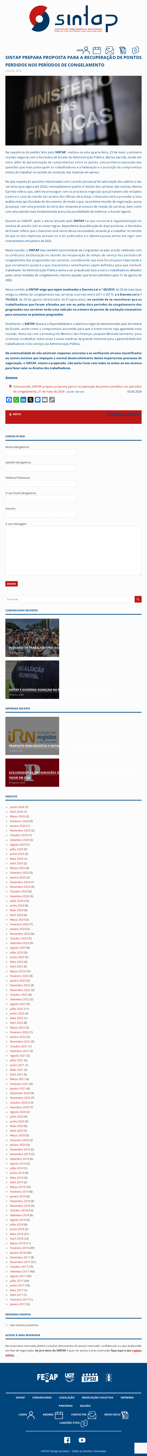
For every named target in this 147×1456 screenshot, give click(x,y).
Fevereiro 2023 (19, 976)
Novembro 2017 (20, 1262)
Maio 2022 (16, 1018)
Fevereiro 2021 (19, 1084)
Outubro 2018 (19, 1210)
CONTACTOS (79, 1414)
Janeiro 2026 (18, 826)
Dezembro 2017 (20, 1257)
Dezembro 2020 (20, 1093)
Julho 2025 (16, 849)
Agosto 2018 (18, 1220)
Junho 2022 (17, 1013)
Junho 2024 (17, 905)
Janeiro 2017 (18, 1304)
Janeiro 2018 (18, 1252)
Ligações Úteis (70, 1422)
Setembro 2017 (19, 1271)
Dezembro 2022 (20, 985)
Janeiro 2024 (18, 929)
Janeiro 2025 (18, 877)
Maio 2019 (16, 1177)
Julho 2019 (16, 1168)
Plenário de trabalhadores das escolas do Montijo (50, 648)
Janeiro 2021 (18, 1088)
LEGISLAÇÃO (67, 1397)
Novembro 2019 (20, 1154)
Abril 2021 (16, 1074)
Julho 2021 (16, 1060)
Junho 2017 (17, 1285)
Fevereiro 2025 (19, 872)
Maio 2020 (16, 1126)
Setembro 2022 (19, 999)
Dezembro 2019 (20, 1149)
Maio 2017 (16, 1290)
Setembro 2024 (19, 896)
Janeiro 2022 (18, 1037)
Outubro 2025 (19, 835)
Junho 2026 (17, 807)
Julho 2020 (16, 1116)
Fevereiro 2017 (19, 1299)
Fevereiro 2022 (19, 1032)
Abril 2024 (16, 915)
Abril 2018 (16, 1238)
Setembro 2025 (19, 840)
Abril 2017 (16, 1295)
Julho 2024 (16, 901)
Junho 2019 (17, 1173)
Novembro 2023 (20, 933)
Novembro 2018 (20, 1205)
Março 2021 (17, 1079)
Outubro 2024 (19, 891)
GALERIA (85, 1405)
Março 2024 (17, 919)
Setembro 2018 (19, 1215)
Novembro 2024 (20, 886)
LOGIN (23, 1414)
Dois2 (66, 1451)
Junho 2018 (17, 1229)
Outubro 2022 (19, 994)
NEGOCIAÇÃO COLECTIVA (97, 1397)
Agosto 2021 (18, 1055)
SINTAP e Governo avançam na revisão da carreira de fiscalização (62, 690)
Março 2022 (17, 1027)
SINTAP (20, 1397)
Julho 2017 (16, 1280)
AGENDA (49, 1414)
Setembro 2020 (19, 1107)
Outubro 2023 (19, 938)
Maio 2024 (16, 910)
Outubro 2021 (19, 1046)
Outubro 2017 (19, 1266)
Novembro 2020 (20, 1098)
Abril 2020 (16, 1130)
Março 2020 (17, 1135)
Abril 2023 (16, 966)
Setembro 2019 (19, 1159)
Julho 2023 (16, 952)
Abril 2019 (16, 1182)
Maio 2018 (16, 1234)
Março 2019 (17, 1187)
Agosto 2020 (18, 1112)
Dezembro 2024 (20, 882)
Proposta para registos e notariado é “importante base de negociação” (67, 746)
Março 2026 (17, 816)
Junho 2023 (17, 957)
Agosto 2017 (18, 1276)
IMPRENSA (127, 1397)
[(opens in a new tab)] (32, 736)
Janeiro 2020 (18, 1145)
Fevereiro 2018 (19, 1248)
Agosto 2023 (18, 947)
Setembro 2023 (19, 943)
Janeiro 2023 (18, 980)
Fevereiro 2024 (19, 924)
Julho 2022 (16, 1009)
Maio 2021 (16, 1069)
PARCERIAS (66, 1405)
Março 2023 (17, 971)
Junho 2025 (17, 854)
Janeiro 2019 (18, 1196)
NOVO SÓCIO (112, 1414)
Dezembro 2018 (20, 1201)
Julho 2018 (16, 1224)
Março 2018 (17, 1243)
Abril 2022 (16, 1022)
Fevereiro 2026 (19, 821)
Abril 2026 (16, 811)
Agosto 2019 (18, 1163)
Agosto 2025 (18, 844)
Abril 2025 (16, 863)
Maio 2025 (16, 858)
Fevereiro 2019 (19, 1191)
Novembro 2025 (20, 830)
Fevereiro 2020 (19, 1140)
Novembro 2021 (20, 1041)
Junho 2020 (17, 1121)
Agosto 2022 (18, 1004)
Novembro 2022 (20, 990)
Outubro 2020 (19, 1102)
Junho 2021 (17, 1065)
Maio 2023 (16, 962)
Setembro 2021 (19, 1051)
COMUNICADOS (42, 1397)
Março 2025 (17, 868)
